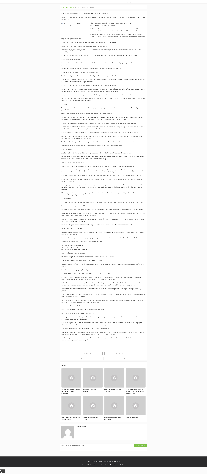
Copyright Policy (116, 461)
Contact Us (137, 2)
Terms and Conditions (97, 461)
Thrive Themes (110, 464)
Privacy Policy (107, 461)
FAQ (130, 2)
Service (132, 2)
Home (123, 2)
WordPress (122, 464)
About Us (142, 2)
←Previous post (88, 353)
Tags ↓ (125, 358)
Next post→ (119, 353)
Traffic (81, 358)
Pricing (126, 2)
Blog (145, 2)
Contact (89, 461)
